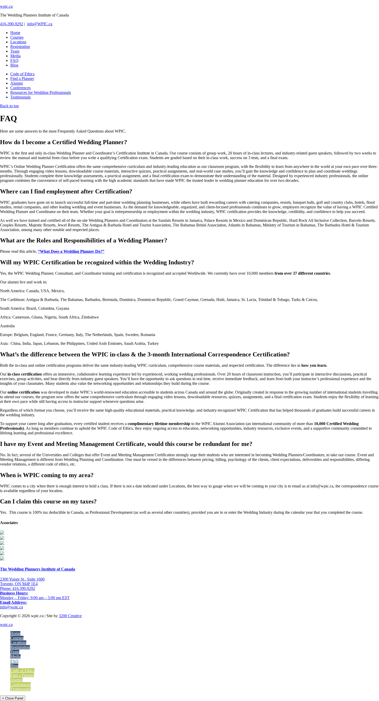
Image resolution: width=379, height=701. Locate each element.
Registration (20, 647)
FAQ (14, 661)
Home (15, 633)
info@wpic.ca (11, 607)
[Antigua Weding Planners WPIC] (2, 559)
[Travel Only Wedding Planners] (2, 538)
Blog (14, 666)
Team (14, 652)
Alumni (16, 680)
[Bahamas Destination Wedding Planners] (2, 554)
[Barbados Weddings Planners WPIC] (2, 549)
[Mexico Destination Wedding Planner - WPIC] (2, 533)
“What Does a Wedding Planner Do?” (71, 251)
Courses (16, 638)
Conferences (20, 684)
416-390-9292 (11, 24)
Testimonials (20, 689)
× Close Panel (12, 698)
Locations (18, 642)
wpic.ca (6, 6)
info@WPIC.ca (39, 24)
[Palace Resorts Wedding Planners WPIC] (2, 543)
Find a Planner (22, 675)
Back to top (9, 106)
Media (15, 656)
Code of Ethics (22, 670)
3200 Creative (70, 616)
